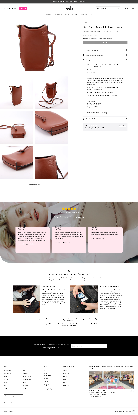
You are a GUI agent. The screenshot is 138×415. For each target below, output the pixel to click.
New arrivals (7, 370)
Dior (5, 385)
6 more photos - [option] (35, 184)
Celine (6, 379)
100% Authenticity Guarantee (94, 55)
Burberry (6, 376)
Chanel (6, 382)
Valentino (25, 382)
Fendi (5, 388)
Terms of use (130, 411)
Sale (92, 14)
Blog (64, 379)
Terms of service (46, 385)
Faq (45, 370)
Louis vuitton (27, 376)
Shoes (67, 14)
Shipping (46, 378)
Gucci (24, 370)
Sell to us (23, 8)
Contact (65, 376)
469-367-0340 (11, 8)
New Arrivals (48, 14)
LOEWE (85, 22)
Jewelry (74, 14)
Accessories (84, 14)
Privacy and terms (9, 403)
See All (40, 184)
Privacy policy (48, 389)
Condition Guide (90, 119)
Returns (46, 381)
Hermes (25, 373)
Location (66, 373)
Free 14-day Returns (92, 50)
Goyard (25, 388)
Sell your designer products (13, 396)
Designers (58, 14)
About (65, 370)
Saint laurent (27, 379)
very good (97, 31)
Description (89, 60)
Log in (126, 8)
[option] (34, 48)
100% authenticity (47, 374)
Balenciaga (7, 373)
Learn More (122, 126)
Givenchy (25, 385)
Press (65, 382)
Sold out (66, 385)
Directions (131, 391)
